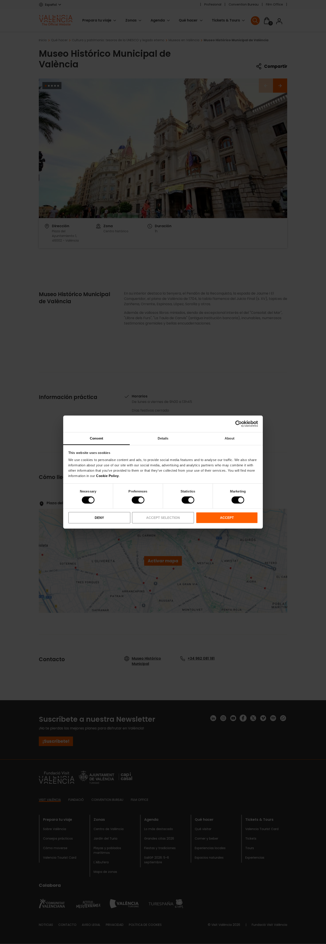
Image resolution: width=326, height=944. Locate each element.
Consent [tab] (96, 438)
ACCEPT (227, 518)
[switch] (138, 500)
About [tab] (229, 438)
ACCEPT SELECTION (163, 518)
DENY (99, 518)
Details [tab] (163, 438)
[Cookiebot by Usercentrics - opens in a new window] (238, 423)
